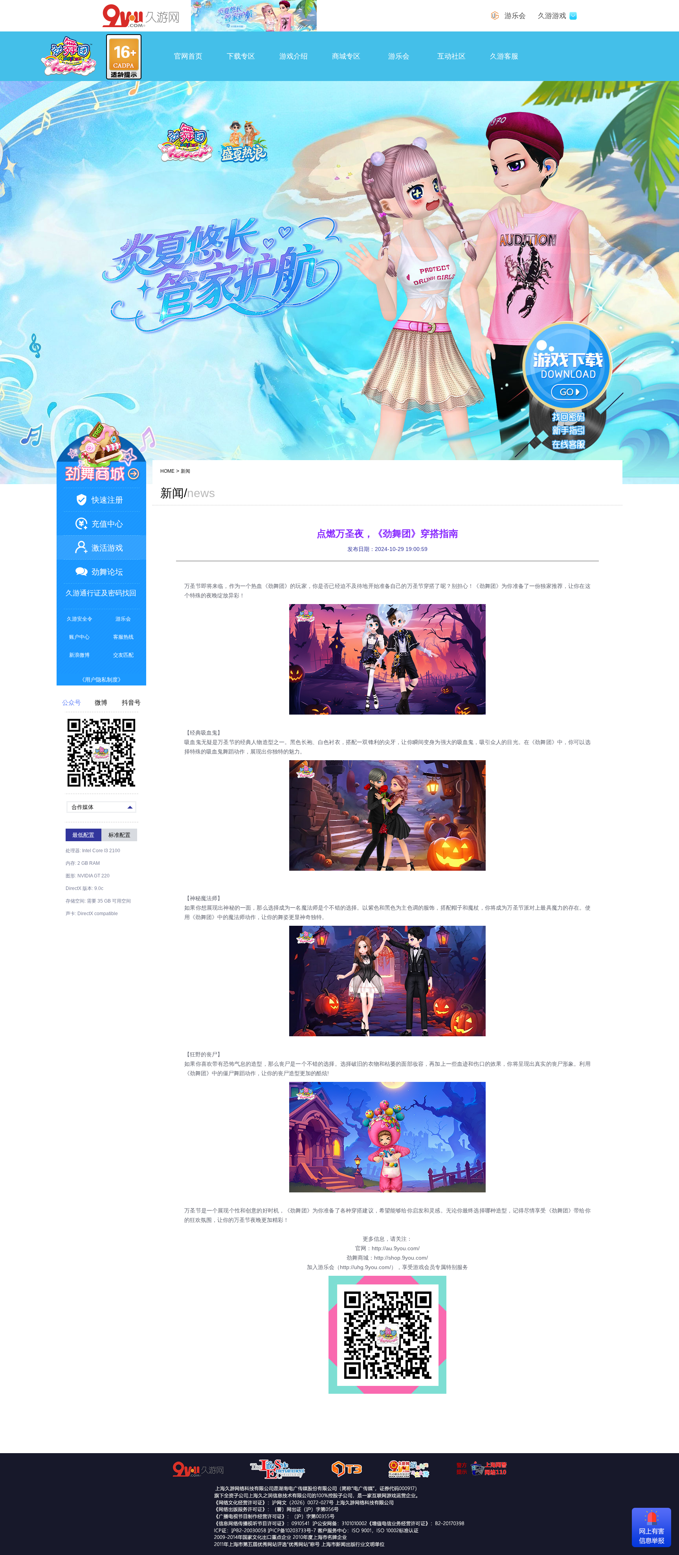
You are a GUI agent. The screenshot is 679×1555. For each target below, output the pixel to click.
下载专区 (241, 56)
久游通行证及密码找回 (101, 593)
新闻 (185, 471)
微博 (101, 703)
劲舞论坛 (107, 571)
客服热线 (123, 637)
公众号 (71, 703)
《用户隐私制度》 (101, 679)
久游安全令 (79, 619)
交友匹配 (123, 655)
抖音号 (131, 703)
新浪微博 (79, 655)
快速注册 (107, 500)
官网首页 (188, 56)
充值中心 (107, 524)
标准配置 (119, 835)
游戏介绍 (293, 56)
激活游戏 (107, 548)
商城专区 (346, 56)
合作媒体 (83, 807)
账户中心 (79, 637)
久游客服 (504, 56)
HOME (167, 471)
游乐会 (398, 56)
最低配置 (83, 835)
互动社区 (451, 56)
